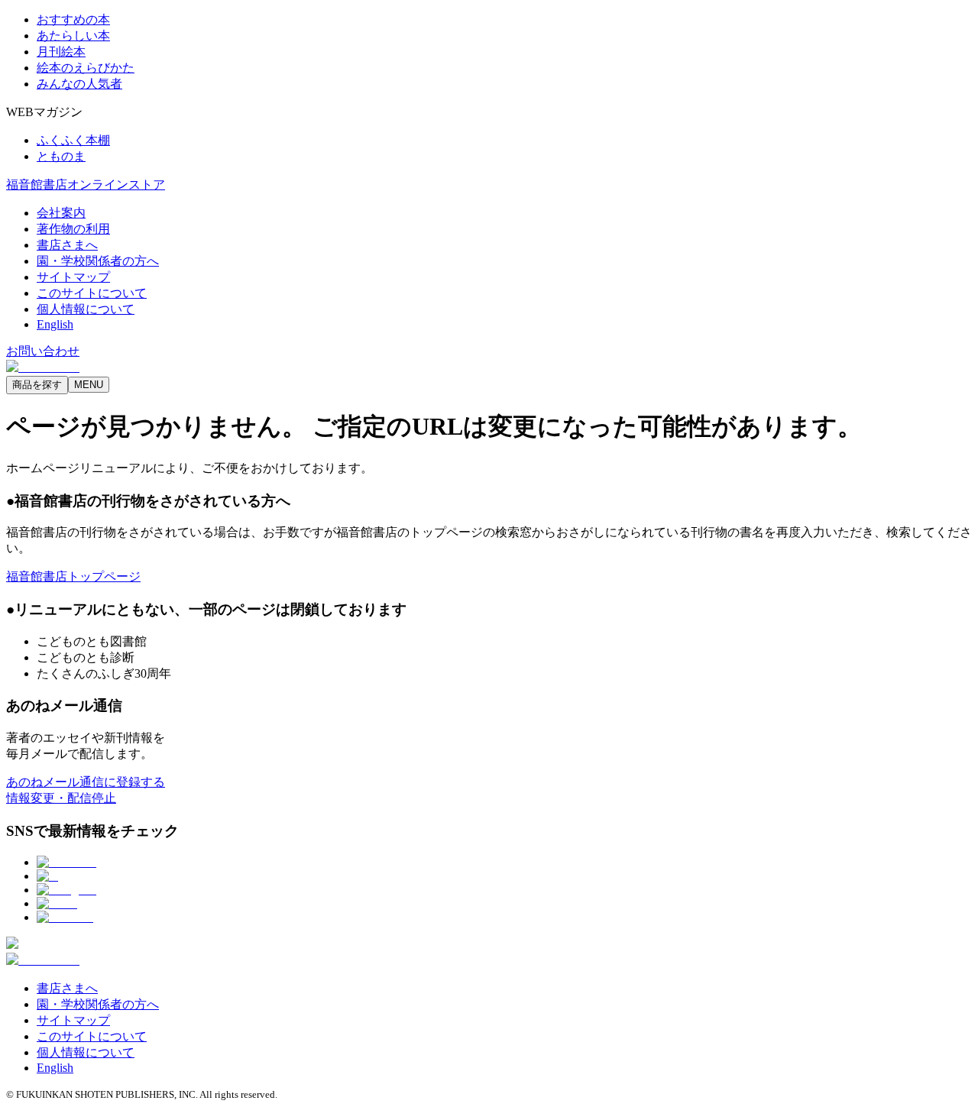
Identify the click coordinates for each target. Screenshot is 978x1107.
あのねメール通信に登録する (85, 781)
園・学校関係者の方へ (98, 260)
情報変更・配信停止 (61, 797)
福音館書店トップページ (73, 576)
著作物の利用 (73, 228)
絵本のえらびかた (85, 67)
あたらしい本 (73, 35)
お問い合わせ (42, 351)
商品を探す (37, 384)
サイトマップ (73, 276)
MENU (88, 384)
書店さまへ (67, 244)
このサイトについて (92, 292)
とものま (61, 156)
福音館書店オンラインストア (85, 184)
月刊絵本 (61, 51)
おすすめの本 (73, 19)
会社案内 (61, 212)
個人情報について (85, 309)
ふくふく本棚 (73, 140)
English (55, 324)
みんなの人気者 (79, 83)
